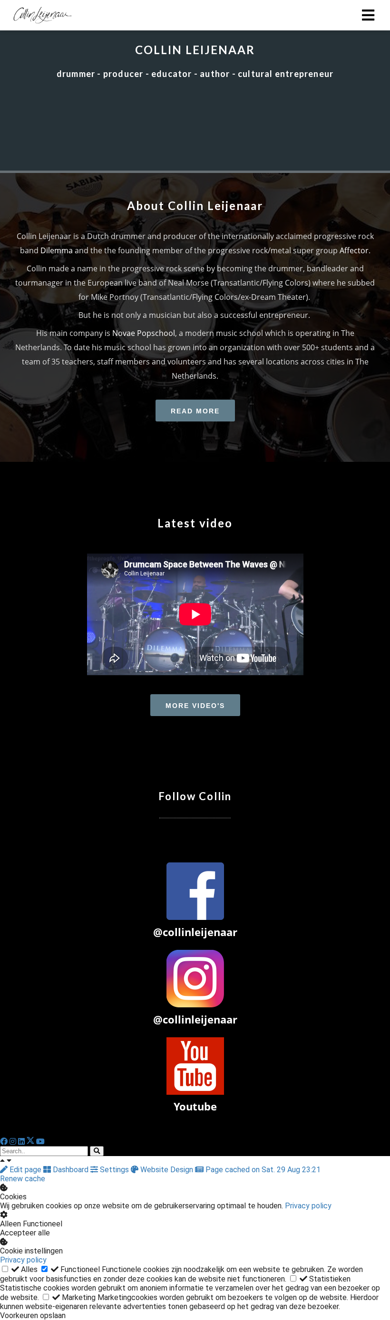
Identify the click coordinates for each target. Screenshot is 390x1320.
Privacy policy (308, 1205)
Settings (114, 1169)
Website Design (166, 1169)
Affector (354, 250)
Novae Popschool (143, 333)
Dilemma (56, 250)
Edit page (25, 1169)
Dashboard (70, 1169)
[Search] (97, 1151)
